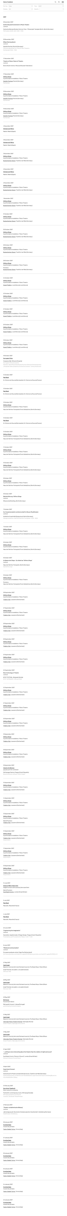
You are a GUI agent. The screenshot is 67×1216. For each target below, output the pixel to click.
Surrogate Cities (8, 358)
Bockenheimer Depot (9, 160)
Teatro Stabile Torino (9, 1129)
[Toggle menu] (63, 2)
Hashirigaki (6, 965)
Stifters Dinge (7, 76)
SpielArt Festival (8, 81)
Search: (36, 9)
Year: (35, 6)
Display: (5, 9)
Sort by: (5, 6)
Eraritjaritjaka (7, 1124)
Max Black (6, 377)
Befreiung (6, 1000)
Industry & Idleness (8, 768)
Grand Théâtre (7, 285)
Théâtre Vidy (6, 599)
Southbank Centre (8, 892)
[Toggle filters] (59, 2)
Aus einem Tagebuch (9, 1088)
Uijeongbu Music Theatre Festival (12, 1021)
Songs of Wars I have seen (10, 885)
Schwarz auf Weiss (8, 128)
